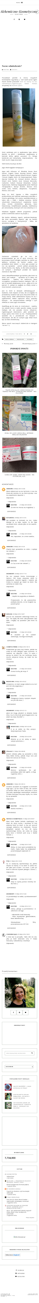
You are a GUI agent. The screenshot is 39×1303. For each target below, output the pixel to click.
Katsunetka (10, 518)
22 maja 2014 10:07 (25, 844)
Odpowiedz (10, 498)
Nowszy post (8, 343)
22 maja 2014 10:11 (25, 906)
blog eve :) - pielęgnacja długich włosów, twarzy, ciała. (19, 1181)
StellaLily (9, 751)
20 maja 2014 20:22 (20, 681)
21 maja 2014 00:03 (25, 669)
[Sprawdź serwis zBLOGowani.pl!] (19, 1237)
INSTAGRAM (21, 1273)
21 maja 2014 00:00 (25, 505)
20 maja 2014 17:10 (20, 573)
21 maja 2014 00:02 (25, 593)
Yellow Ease (10, 1176)
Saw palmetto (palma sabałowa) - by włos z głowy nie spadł (21, 1096)
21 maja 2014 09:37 (28, 819)
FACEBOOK (21, 1270)
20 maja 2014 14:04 (19, 489)
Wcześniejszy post (29, 343)
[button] (19, 2)
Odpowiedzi (12, 501)
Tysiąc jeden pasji (13, 1197)
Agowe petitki (12, 1174)
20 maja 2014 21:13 (20, 710)
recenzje (29, 339)
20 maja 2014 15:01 (19, 546)
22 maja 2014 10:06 (25, 806)
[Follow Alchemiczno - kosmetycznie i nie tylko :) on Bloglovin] (12, 1256)
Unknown (9, 489)
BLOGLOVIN (21, 1276)
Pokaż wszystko (30, 1217)
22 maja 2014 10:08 (25, 879)
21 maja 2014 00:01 (25, 561)
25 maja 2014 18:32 (24, 934)
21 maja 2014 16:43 (20, 894)
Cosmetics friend (12, 647)
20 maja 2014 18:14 (24, 647)
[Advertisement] (19, 41)
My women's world (13, 1189)
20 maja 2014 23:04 (25, 726)
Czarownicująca (11, 934)
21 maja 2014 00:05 (25, 767)
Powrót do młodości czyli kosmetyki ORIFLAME (18, 1192)
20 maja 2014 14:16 (20, 518)
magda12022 (15, 726)
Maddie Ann (10, 681)
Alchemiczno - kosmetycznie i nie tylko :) (8, 1295)
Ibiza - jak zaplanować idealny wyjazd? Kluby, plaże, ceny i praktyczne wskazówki (19, 1212)
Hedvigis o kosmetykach (14, 819)
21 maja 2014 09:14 (19, 784)
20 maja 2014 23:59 (25, 736)
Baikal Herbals (9, 339)
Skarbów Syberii (17, 85)
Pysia (8, 861)
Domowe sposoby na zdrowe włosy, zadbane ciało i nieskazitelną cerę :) (17, 1207)
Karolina (9, 614)
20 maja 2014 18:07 (19, 614)
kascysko (14, 505)
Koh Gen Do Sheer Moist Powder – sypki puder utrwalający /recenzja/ (18, 1200)
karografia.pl (33, 1294)
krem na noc (20, 339)
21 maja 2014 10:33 (16, 861)
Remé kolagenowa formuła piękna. (18, 1184)
